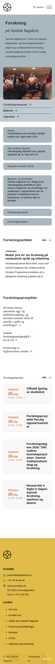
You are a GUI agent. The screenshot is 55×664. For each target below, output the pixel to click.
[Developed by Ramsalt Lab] (47, 658)
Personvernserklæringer (21, 626)
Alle (44, 240)
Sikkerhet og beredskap (21, 644)
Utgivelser (9, 116)
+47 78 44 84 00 (16, 580)
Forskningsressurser (15, 104)
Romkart (13, 632)
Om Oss (13, 609)
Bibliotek (8, 110)
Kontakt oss (15, 615)
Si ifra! (12, 638)
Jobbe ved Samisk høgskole (24, 621)
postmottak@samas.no (19, 575)
